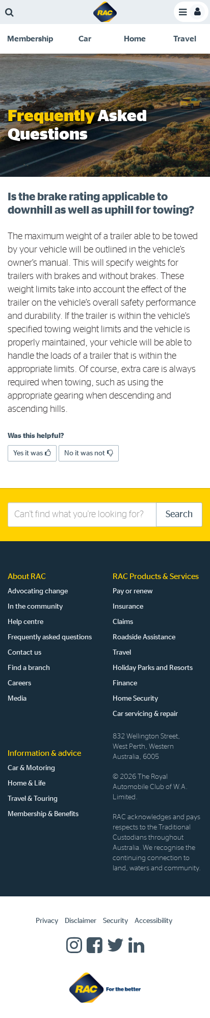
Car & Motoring (31, 768)
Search (179, 514)
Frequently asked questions (50, 637)
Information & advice (44, 753)
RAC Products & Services (156, 576)
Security (115, 920)
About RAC (27, 576)
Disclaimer (80, 920)
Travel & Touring (33, 798)
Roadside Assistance (144, 637)
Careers (19, 683)
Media (17, 698)
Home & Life (26, 783)
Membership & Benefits (43, 814)
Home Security (135, 698)
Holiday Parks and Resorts (153, 668)
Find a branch (29, 668)
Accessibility (153, 920)
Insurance (128, 606)
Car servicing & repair (145, 714)
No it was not (84, 453)
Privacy (47, 920)
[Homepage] (105, 987)
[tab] (30, 38)
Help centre (25, 622)
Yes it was (28, 453)
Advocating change (38, 591)
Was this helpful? (36, 435)
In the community (35, 606)
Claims (123, 622)
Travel (122, 652)
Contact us (24, 652)
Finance (125, 683)
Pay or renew (133, 591)
